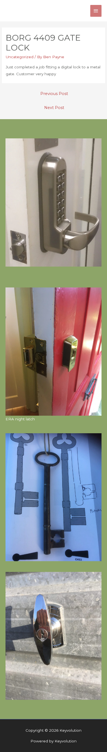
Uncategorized (19, 57)
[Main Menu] (96, 11)
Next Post (54, 107)
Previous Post (54, 93)
